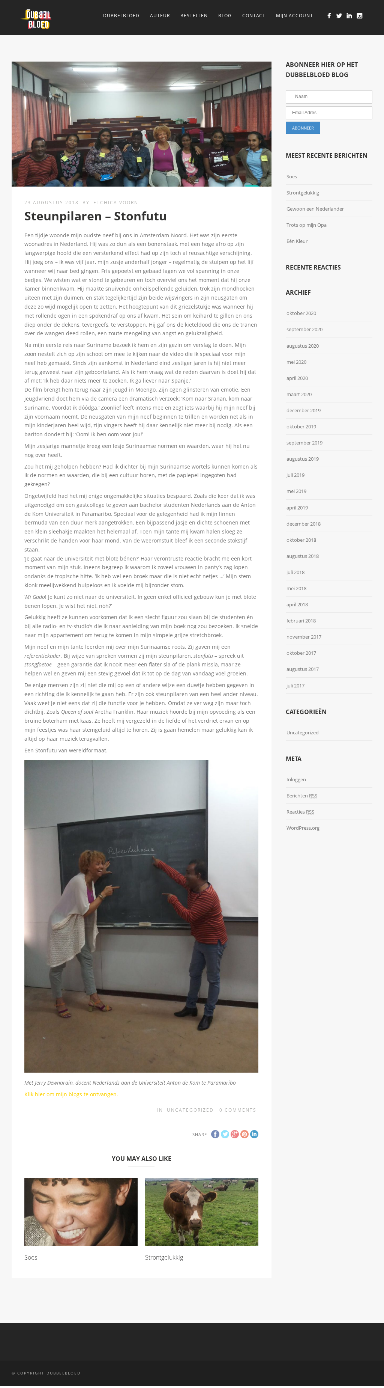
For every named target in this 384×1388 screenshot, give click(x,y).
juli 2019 (295, 475)
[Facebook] (329, 15)
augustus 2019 (302, 458)
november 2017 (303, 636)
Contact (254, 15)
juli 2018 (295, 572)
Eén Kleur (297, 241)
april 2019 (297, 507)
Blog (225, 15)
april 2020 (297, 378)
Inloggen (296, 779)
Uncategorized (190, 1110)
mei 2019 (296, 491)
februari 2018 (301, 620)
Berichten (301, 795)
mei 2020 (296, 362)
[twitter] (339, 15)
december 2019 (303, 410)
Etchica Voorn (115, 202)
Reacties (300, 811)
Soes (30, 1257)
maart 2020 (299, 394)
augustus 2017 (302, 669)
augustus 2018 (302, 556)
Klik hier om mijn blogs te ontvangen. (72, 1094)
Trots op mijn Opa (306, 225)
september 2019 (304, 442)
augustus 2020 (302, 345)
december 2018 (303, 523)
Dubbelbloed (121, 15)
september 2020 (304, 329)
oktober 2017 (301, 653)
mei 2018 (296, 588)
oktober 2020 (301, 313)
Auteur (160, 15)
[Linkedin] (349, 15)
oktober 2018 (301, 540)
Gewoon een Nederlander (315, 208)
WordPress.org (303, 827)
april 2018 (297, 604)
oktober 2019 (301, 426)
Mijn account (294, 15)
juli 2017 (295, 685)
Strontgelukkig (164, 1257)
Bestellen (194, 15)
